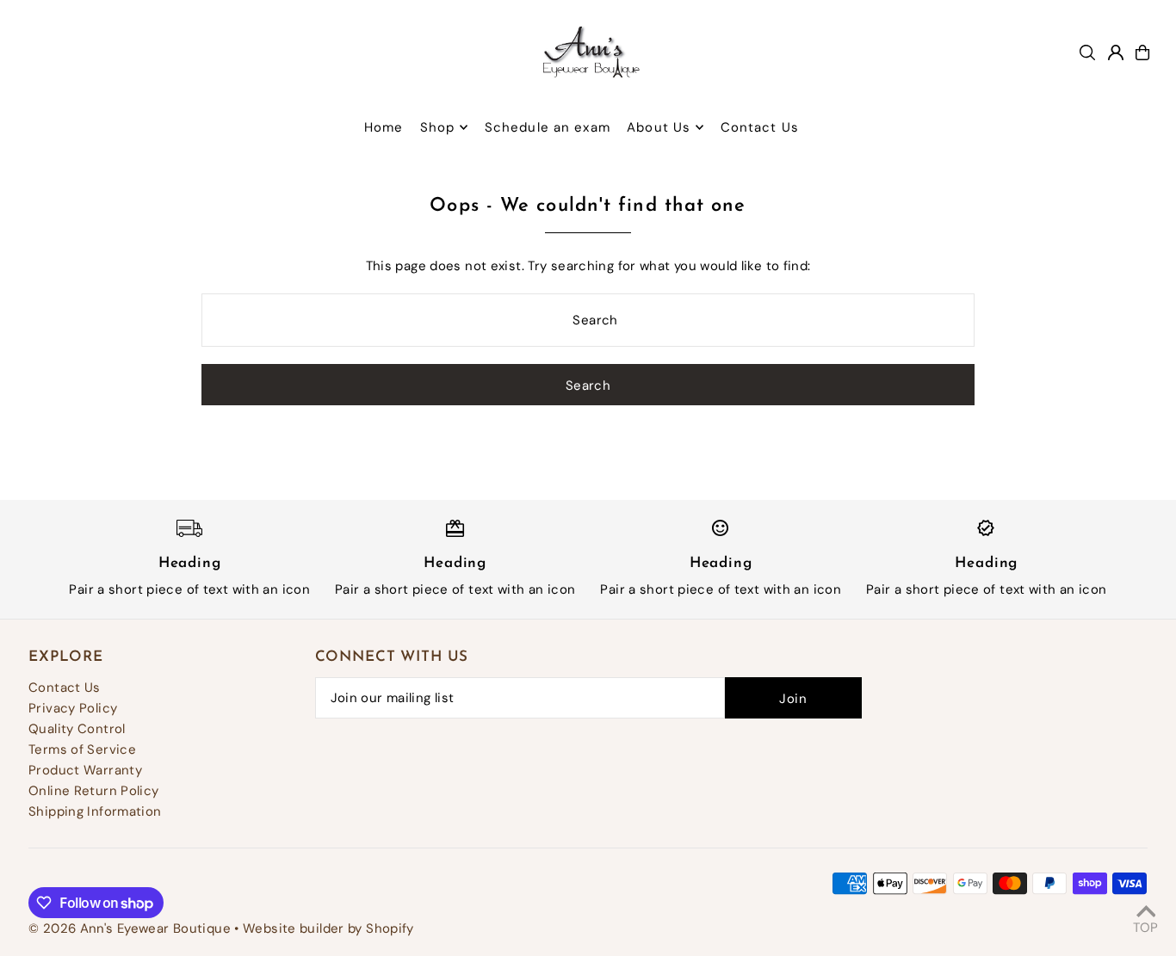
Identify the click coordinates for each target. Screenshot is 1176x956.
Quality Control (77, 728)
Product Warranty (85, 770)
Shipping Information (95, 811)
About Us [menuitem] (658, 127)
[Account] (1115, 52)
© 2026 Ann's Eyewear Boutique (129, 928)
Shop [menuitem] (437, 127)
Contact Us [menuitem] (760, 127)
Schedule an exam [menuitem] (547, 127)
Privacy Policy (72, 708)
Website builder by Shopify (328, 928)
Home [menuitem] (384, 127)
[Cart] (1142, 52)
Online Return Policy (93, 790)
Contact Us (64, 687)
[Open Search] (1087, 52)
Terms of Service (82, 749)
